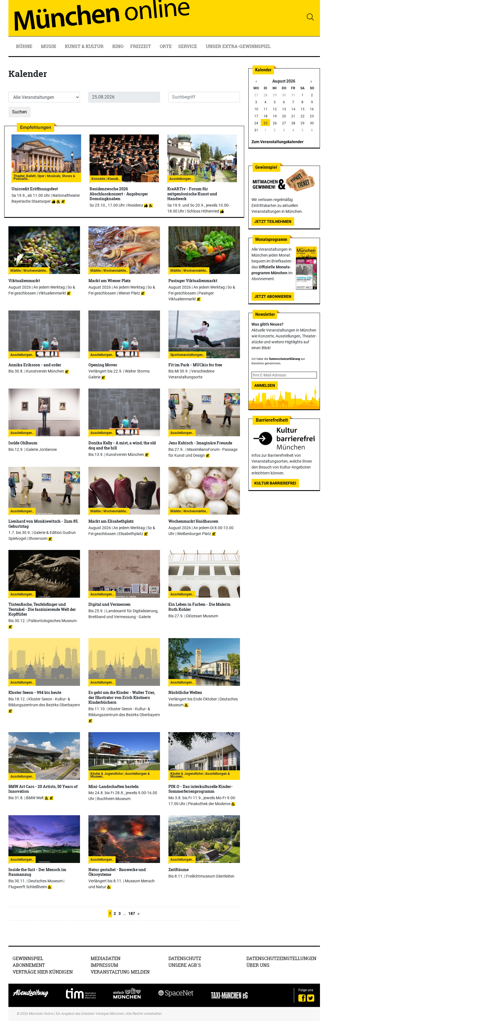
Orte (166, 46)
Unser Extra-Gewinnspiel (238, 46)
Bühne (24, 46)
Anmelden (264, 385)
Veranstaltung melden (120, 972)
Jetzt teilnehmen (272, 221)
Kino (117, 46)
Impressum (104, 965)
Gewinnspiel (28, 958)
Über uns (257, 965)
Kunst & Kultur (85, 46)
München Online (41, 1014)
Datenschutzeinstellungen (281, 958)
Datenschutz (184, 958)
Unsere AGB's (184, 965)
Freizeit (141, 46)
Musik (49, 46)
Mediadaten (105, 958)
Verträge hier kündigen (43, 972)
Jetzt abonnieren (272, 296)
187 (131, 913)
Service (188, 46)
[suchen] (310, 16)
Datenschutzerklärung (284, 359)
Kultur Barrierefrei (275, 483)
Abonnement (29, 965)
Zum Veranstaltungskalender (277, 142)
